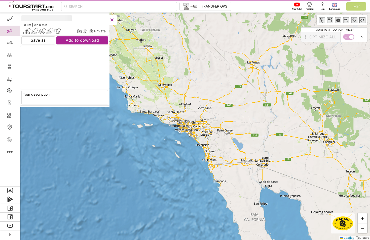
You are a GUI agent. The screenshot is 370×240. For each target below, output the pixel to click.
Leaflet (348, 237)
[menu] (10, 99)
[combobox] (121, 6)
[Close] (112, 20)
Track (18, 78)
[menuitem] (10, 19)
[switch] (348, 37)
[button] (362, 218)
